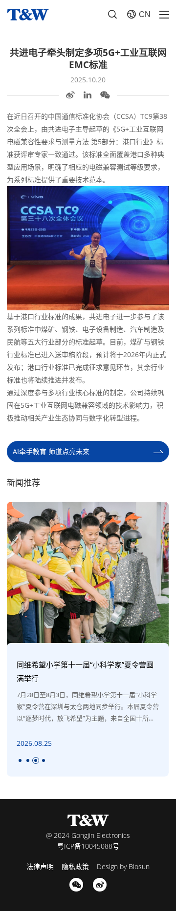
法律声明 (40, 866)
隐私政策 (75, 866)
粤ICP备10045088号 (88, 846)
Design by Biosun (123, 866)
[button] (20, 760)
